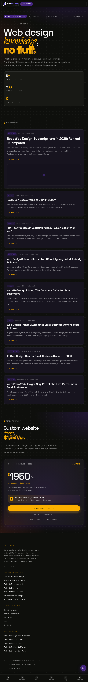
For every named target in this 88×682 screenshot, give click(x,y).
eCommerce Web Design (14, 599)
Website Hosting (11, 588)
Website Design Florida (13, 639)
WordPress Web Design (13, 595)
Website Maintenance (13, 592)
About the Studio (11, 614)
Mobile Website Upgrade (14, 580)
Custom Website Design (14, 576)
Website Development (13, 584)
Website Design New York (15, 651)
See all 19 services (44, 515)
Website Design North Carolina (17, 635)
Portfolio (8, 617)
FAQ (5, 621)
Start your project (44, 508)
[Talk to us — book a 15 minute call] (83, 668)
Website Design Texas (13, 643)
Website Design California (15, 647)
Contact (7, 625)
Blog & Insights (10, 610)
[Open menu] (35, 4)
